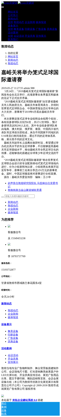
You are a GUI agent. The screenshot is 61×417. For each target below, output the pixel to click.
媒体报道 (13, 212)
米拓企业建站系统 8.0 (24, 400)
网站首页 (13, 11)
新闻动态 (13, 60)
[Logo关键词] (30, 3)
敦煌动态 (13, 63)
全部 (10, 22)
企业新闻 (13, 209)
